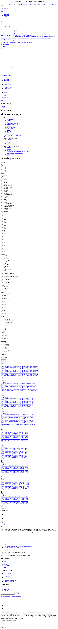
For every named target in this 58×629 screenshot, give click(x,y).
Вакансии (6, 565)
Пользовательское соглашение (11, 547)
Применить (3, 175)
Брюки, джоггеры (8, 38)
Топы (31, 38)
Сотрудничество (8, 576)
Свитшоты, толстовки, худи (44, 38)
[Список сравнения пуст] (1, 23)
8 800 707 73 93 (6, 8)
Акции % (6, 95)
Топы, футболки (17, 40)
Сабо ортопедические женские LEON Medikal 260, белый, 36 (16, 406)
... (4, 521)
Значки (23, 42)
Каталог (2, 5)
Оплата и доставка (8, 577)
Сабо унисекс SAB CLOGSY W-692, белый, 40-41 (13, 458)
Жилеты (27, 38)
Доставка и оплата (32, 4)
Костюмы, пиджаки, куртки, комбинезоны (33, 33)
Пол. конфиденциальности (27, 546)
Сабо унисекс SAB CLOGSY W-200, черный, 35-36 (14, 503)
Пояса (26, 42)
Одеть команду (13, 4)
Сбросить (4, 354)
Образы (6, 93)
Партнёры (6, 590)
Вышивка (6, 574)
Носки (30, 42)
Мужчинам (6, 15)
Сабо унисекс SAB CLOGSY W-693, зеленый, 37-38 (14, 489)
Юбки (23, 38)
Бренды (6, 92)
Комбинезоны (17, 36)
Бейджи (19, 42)
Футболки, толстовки (49, 36)
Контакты (54, 4)
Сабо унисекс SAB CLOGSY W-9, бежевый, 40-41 (14, 474)
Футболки (32, 35)
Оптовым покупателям (9, 581)
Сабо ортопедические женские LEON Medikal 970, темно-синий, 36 (18, 390)
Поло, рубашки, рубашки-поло (15, 153)
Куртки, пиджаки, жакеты (36, 36)
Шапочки (14, 42)
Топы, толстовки (12, 35)
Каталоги (6, 564)
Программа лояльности (10, 580)
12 (4, 522)
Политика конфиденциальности (12, 546)
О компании (42, 4)
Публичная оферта (8, 544)
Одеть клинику (7, 573)
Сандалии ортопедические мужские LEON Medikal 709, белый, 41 (18, 424)
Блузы (20, 33)
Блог (5, 567)
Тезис (5, 561)
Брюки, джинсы (26, 35)
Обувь (5, 16)
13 (4, 524)
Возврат (6, 578)
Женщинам (6, 14)
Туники (19, 35)
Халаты (16, 33)
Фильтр (3, 162)
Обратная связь (7, 588)
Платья (34, 38)
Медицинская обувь (9, 136)
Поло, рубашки (17, 38)
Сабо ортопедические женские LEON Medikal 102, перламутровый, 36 (19, 375)
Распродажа (22, 4)
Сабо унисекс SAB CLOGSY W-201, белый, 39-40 (13, 440)
